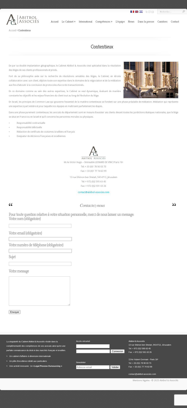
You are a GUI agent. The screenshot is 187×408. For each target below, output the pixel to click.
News (131, 21)
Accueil (54, 21)
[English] (136, 12)
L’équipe (120, 21)
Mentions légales (141, 380)
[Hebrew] (141, 12)
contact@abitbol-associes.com (93, 192)
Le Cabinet (67, 21)
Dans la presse (146, 21)
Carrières (162, 21)
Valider (115, 367)
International (85, 21)
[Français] (132, 12)
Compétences (103, 21)
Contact (175, 21)
